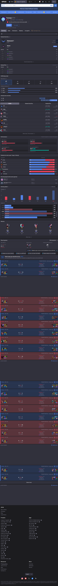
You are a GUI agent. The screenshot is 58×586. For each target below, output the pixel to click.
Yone (4, 129)
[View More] (35, 1)
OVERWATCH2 (4, 531)
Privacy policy (4, 564)
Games (2, 550)
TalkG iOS (31, 535)
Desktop (3, 548)
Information (41, 12)
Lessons (48, 12)
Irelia (4, 112)
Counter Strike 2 (4, 540)
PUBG (2, 528)
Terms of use (4, 565)
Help (2, 567)
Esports (2, 555)
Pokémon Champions (5, 525)
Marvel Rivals (4, 535)
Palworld (3, 523)
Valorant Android (33, 526)
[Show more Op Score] (56, 250)
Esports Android (32, 536)
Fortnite (2, 541)
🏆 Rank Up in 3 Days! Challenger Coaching (21, 8)
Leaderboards (21, 12)
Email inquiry (4, 569)
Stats (34, 12)
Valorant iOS (32, 528)
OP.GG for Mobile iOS (33, 521)
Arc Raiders (3, 536)
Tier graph (16, 25)
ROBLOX (3, 530)
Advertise (31, 565)
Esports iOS (31, 538)
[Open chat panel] (57, 41)
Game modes (12, 12)
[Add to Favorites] (17, 18)
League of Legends (20, 1)
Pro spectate (29, 12)
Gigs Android (32, 530)
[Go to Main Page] (4, 1)
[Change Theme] (46, 1)
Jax (4, 123)
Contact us (3, 570)
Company (3, 511)
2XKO (2, 545)
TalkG (2, 553)
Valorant (3, 526)
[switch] (54, 186)
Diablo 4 (2, 543)
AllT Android (32, 523)
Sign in (53, 1)
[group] (29, 211)
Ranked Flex (48, 103)
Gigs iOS (31, 531)
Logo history (3, 514)
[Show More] (39, 1)
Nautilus (5, 119)
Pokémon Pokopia (5, 533)
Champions (3, 12)
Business (31, 564)
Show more (29, 482)
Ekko (4, 109)
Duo (2, 552)
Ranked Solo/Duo (29, 103)
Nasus (4, 116)
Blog (2, 513)
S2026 (9, 103)
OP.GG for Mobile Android (34, 520)
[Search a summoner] (51, 5)
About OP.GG (4, 509)
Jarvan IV (5, 126)
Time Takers (3, 547)
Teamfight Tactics (5, 521)
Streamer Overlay (5, 558)
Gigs (2, 557)
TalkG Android (32, 533)
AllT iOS (31, 525)
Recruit (30, 567)
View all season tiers (28, 61)
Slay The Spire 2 (4, 538)
